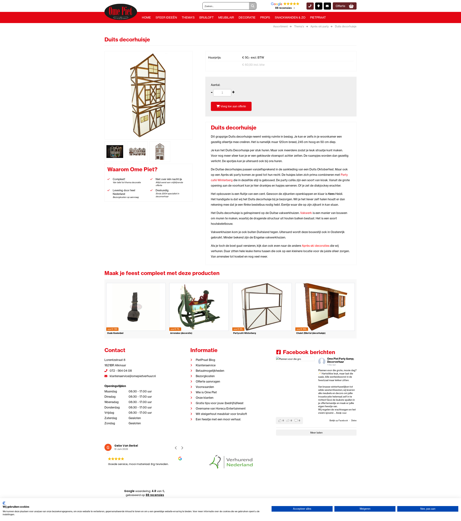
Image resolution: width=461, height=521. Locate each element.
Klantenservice (206, 365)
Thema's (188, 17)
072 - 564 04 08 (120, 370)
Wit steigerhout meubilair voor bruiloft (221, 414)
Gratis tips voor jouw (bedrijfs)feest (219, 403)
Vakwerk (306, 213)
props (265, 17)
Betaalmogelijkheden (210, 370)
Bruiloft (206, 17)
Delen (354, 420)
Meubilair (226, 17)
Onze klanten (204, 397)
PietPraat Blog (205, 360)
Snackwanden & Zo (290, 17)
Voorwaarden (205, 387)
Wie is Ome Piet (206, 392)
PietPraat (318, 17)
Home (146, 17)
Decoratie (247, 17)
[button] (182, 448)
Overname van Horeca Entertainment (221, 408)
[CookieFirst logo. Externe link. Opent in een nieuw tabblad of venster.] (4, 503)
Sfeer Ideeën (166, 17)
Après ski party (319, 26)
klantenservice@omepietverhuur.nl (132, 376)
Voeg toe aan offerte (233, 106)
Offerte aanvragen (208, 381)
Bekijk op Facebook (339, 420)
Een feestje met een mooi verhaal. (218, 419)
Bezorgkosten (205, 376)
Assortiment (280, 26)
